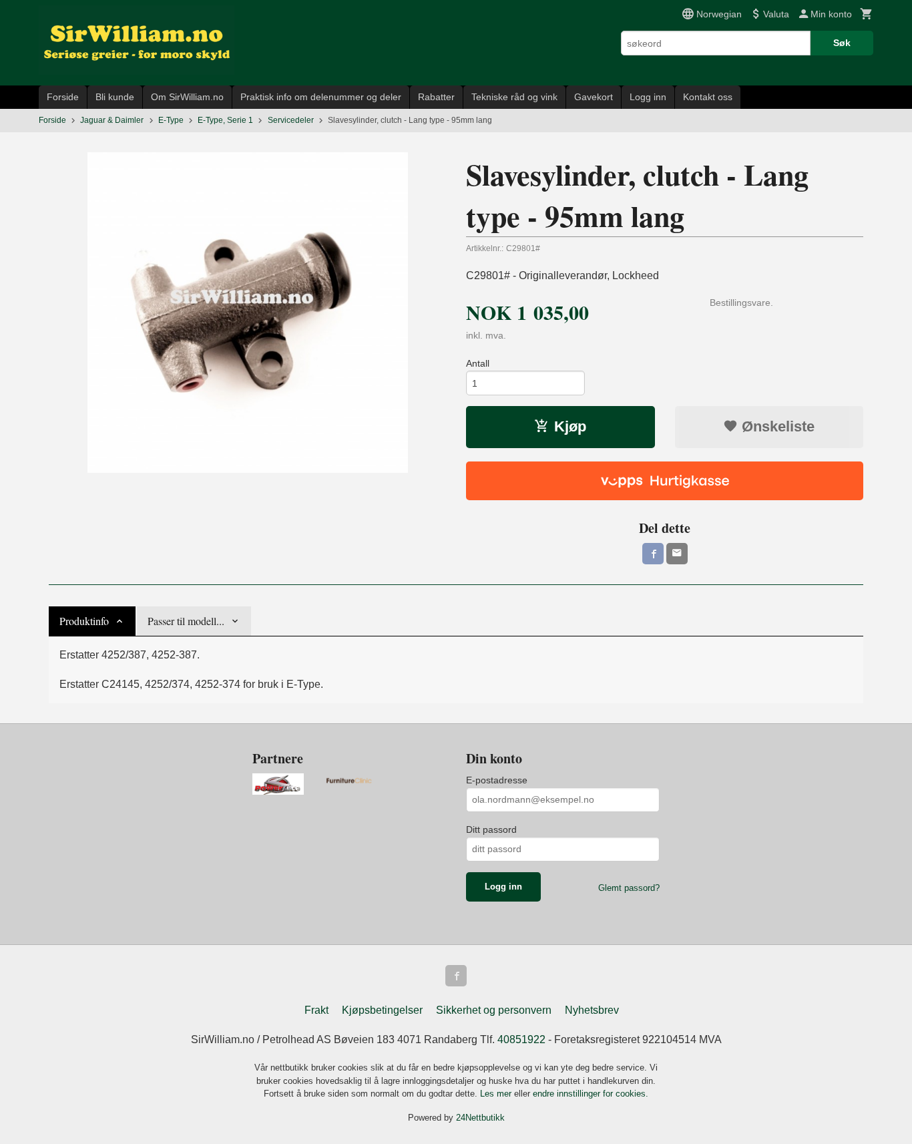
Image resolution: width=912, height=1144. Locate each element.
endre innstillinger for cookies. (590, 1094)
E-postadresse (496, 780)
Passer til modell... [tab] (186, 621)
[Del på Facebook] (653, 553)
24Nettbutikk (480, 1118)
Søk (842, 42)
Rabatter (436, 96)
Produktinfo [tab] (84, 621)
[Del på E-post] (677, 553)
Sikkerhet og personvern (493, 1010)
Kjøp (570, 426)
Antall (477, 363)
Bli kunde (114, 96)
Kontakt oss (707, 96)
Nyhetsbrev (592, 1010)
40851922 (521, 1039)
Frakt (316, 1010)
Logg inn (648, 96)
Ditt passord (491, 829)
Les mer (497, 1094)
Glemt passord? (629, 888)
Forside (63, 96)
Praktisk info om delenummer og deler (320, 96)
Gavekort (593, 96)
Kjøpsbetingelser (382, 1010)
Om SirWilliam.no (187, 96)
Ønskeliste (776, 426)
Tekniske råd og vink (514, 96)
